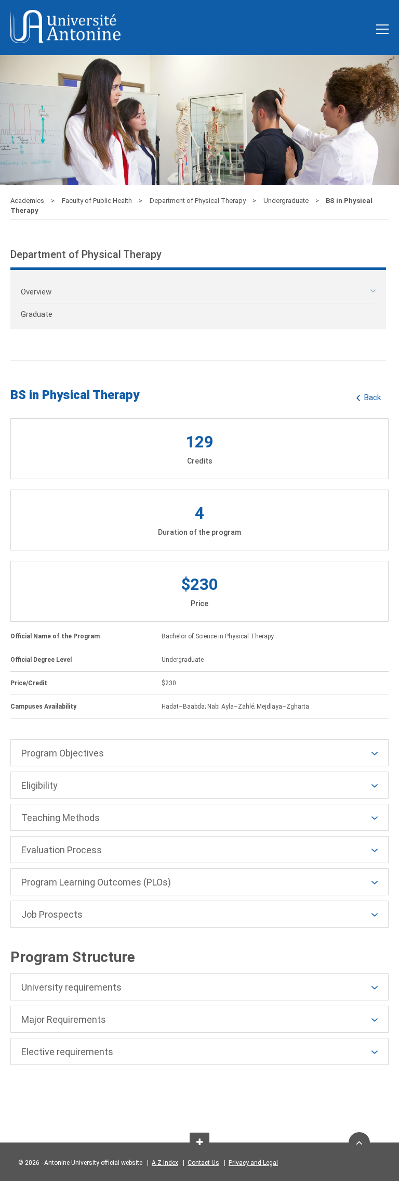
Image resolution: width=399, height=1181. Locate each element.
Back (372, 397)
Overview (36, 292)
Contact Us (203, 1162)
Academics (28, 200)
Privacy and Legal (253, 1162)
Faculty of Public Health (98, 200)
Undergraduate (286, 200)
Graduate (36, 314)
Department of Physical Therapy (198, 200)
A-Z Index (165, 1162)
